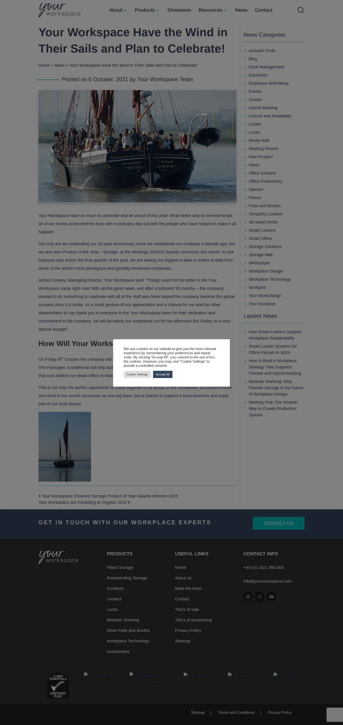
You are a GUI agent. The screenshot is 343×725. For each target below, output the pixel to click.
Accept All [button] (163, 374)
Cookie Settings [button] (137, 374)
